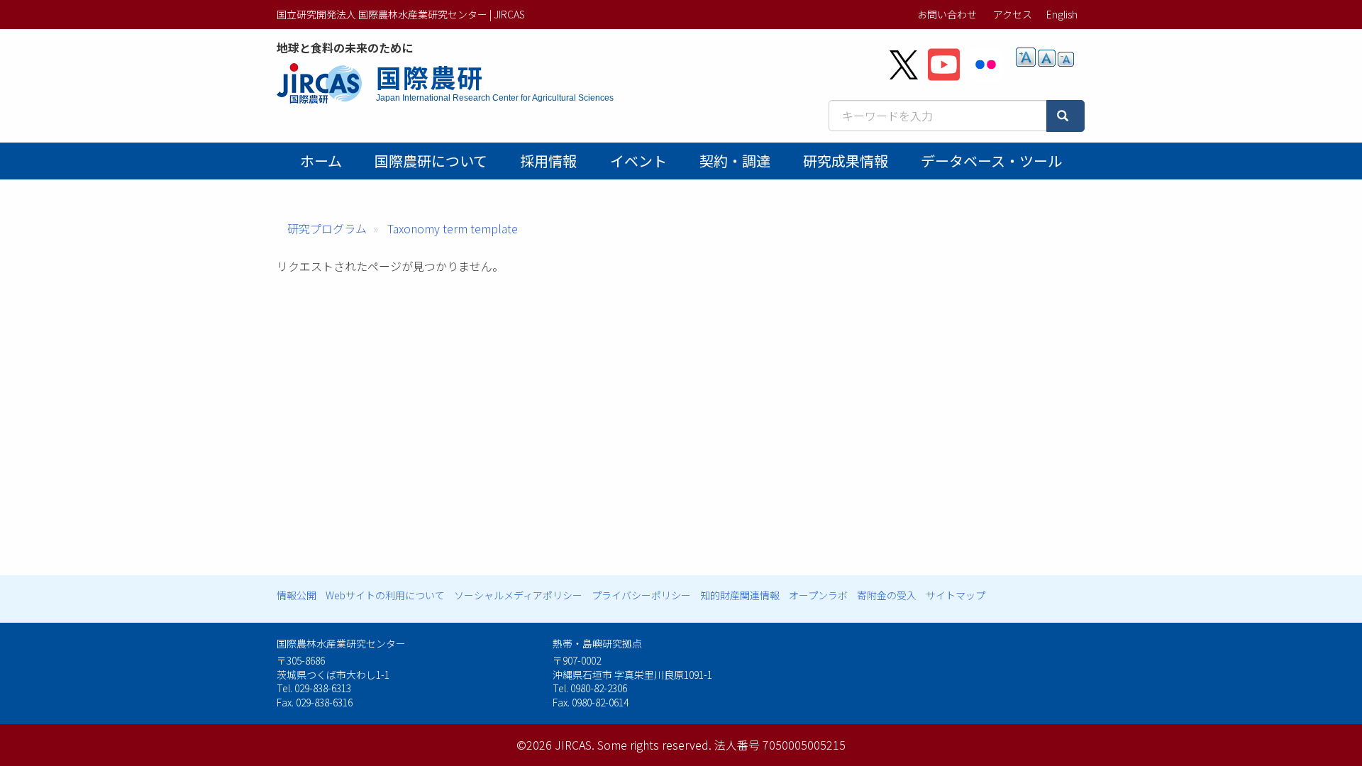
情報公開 (296, 595)
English (1062, 14)
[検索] (1065, 116)
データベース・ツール (991, 160)
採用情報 (548, 160)
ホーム (321, 160)
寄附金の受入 (887, 595)
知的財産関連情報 (740, 595)
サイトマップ (955, 595)
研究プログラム (327, 228)
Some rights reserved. (654, 744)
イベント (638, 160)
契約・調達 (734, 160)
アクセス (1012, 14)
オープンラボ (818, 595)
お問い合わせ (947, 14)
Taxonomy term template (452, 228)
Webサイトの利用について (385, 595)
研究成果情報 (845, 160)
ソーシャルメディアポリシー (518, 595)
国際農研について (431, 160)
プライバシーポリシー (641, 595)
